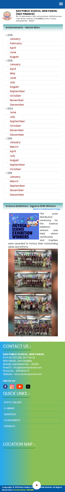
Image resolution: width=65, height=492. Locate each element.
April (13, 48)
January (15, 39)
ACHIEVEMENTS (12, 420)
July (12, 82)
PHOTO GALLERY (13, 402)
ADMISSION (10, 414)
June (13, 52)
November (17, 100)
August (14, 57)
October (15, 96)
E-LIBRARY (9, 408)
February (16, 43)
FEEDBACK (9, 426)
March (14, 147)
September (17, 91)
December (17, 105)
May (12, 73)
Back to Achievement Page (46, 209)
